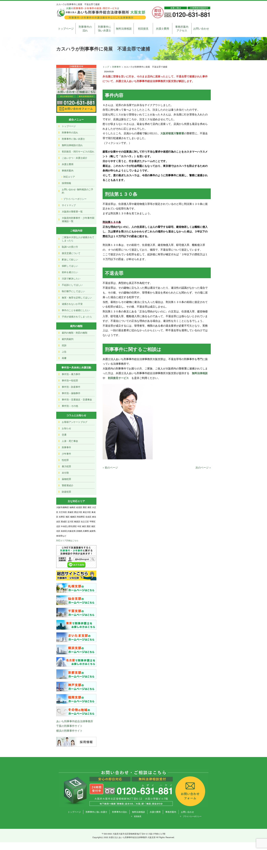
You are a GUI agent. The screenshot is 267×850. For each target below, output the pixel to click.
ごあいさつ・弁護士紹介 (74, 157)
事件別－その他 (70, 405)
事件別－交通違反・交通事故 (77, 399)
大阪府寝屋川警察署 (172, 133)
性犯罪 (65, 460)
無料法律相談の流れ (72, 145)
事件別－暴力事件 (71, 374)
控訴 (64, 345)
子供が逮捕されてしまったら (77, 316)
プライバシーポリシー (75, 198)
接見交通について (71, 253)
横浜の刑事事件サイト (69, 730)
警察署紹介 (67, 485)
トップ (106, 66)
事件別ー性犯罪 (70, 380)
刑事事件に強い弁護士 (104, 28)
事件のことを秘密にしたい (76, 310)
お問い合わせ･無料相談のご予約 (77, 191)
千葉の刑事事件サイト (69, 726)
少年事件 (66, 453)
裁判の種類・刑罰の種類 (74, 332)
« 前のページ (110, 467)
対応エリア (69, 176)
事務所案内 (67, 170)
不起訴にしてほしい (72, 284)
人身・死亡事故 (70, 440)
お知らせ (66, 428)
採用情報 (66, 183)
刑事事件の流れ (85, 28)
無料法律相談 (124, 28)
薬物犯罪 (66, 479)
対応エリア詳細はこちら (67, 540)
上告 (64, 351)
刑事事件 (116, 66)
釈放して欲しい (70, 259)
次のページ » (203, 467)
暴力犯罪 (66, 466)
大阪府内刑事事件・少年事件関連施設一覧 (78, 219)
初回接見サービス (118, 378)
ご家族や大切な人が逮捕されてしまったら (78, 238)
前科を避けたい (70, 272)
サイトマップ (69, 205)
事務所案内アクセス (181, 28)
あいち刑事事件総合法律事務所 (74, 721)
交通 (64, 434)
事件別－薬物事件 (71, 393)
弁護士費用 (162, 28)
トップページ (66, 28)
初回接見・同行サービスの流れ (78, 151)
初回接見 (143, 28)
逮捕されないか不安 (72, 303)
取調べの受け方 (70, 246)
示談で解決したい (71, 278)
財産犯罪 (66, 491)
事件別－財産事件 (71, 386)
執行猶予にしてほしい (73, 291)
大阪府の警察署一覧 (72, 211)
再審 (64, 358)
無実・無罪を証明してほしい (77, 297)
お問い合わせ (201, 28)
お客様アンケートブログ (74, 421)
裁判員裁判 (67, 339)
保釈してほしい (70, 265)
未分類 (65, 472)
